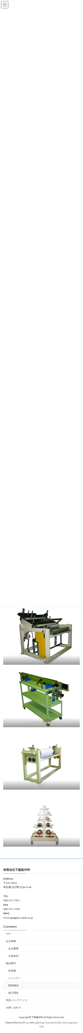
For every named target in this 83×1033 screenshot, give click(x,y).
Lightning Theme (43, 1022)
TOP (8, 933)
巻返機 (12, 970)
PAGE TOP (77, 997)
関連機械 (13, 985)
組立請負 (13, 992)
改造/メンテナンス (16, 1000)
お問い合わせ (13, 1007)
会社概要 (13, 948)
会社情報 (11, 941)
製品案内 (11, 963)
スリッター (14, 978)
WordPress (23, 1022)
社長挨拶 (13, 955)
